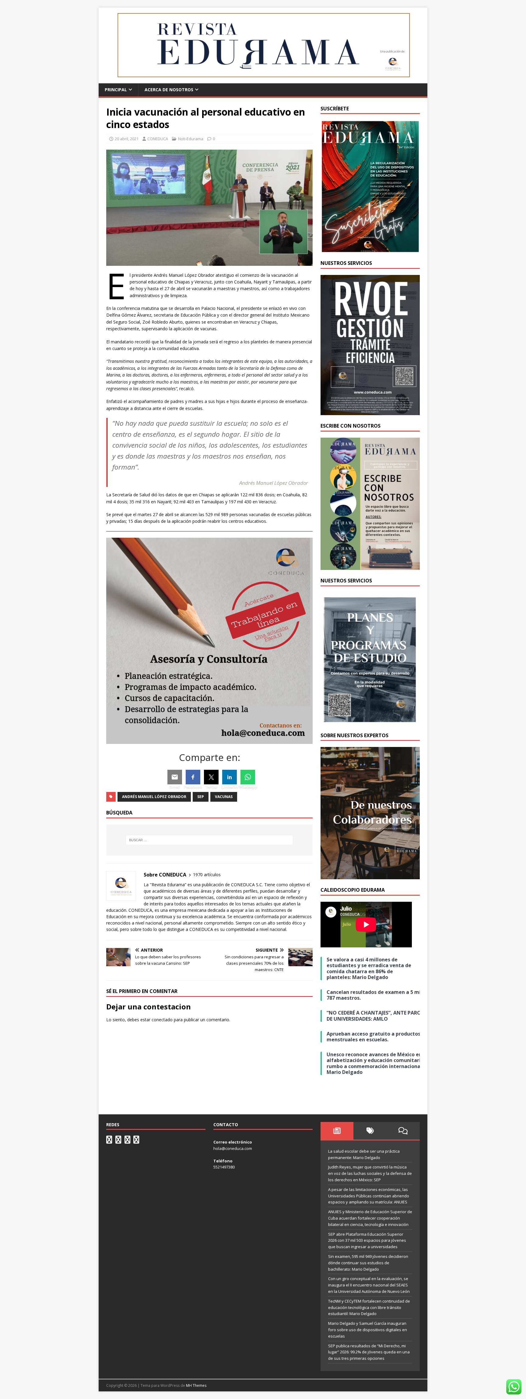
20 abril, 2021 (127, 138)
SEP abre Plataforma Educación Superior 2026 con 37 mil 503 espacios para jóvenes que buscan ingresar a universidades (367, 1240)
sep (200, 796)
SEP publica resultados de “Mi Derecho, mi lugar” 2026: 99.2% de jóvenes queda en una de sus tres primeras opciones (369, 1352)
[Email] (174, 777)
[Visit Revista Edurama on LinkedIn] (118, 1141)
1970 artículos (207, 874)
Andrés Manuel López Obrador (154, 796)
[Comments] (403, 1131)
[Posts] (337, 1131)
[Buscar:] (209, 840)
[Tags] (370, 1131)
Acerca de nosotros (169, 89)
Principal (116, 89)
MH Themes (196, 1385)
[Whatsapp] (247, 777)
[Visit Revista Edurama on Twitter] (127, 1141)
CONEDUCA (157, 138)
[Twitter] (211, 777)
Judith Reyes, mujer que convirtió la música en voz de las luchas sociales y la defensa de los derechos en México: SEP (370, 1173)
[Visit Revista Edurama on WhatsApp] (109, 1141)
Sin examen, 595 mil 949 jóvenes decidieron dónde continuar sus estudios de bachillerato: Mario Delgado (368, 1263)
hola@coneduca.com (232, 1148)
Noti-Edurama (190, 138)
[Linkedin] (229, 777)
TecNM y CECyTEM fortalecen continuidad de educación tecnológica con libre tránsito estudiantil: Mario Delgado (369, 1307)
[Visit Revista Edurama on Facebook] (136, 1141)
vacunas (224, 796)
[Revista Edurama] (263, 80)
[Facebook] (193, 777)
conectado (162, 1019)
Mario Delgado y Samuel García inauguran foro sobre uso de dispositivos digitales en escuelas (367, 1330)
